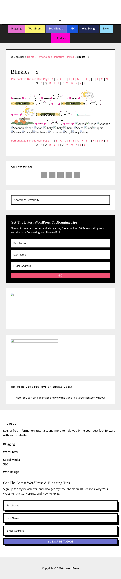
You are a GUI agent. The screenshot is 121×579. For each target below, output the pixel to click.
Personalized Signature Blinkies (55, 57)
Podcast (61, 38)
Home (30, 57)
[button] (60, 21)
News (106, 28)
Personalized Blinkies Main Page (30, 79)
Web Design (89, 28)
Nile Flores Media (60, 9)
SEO (72, 28)
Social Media (56, 28)
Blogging (16, 28)
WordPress (35, 28)
